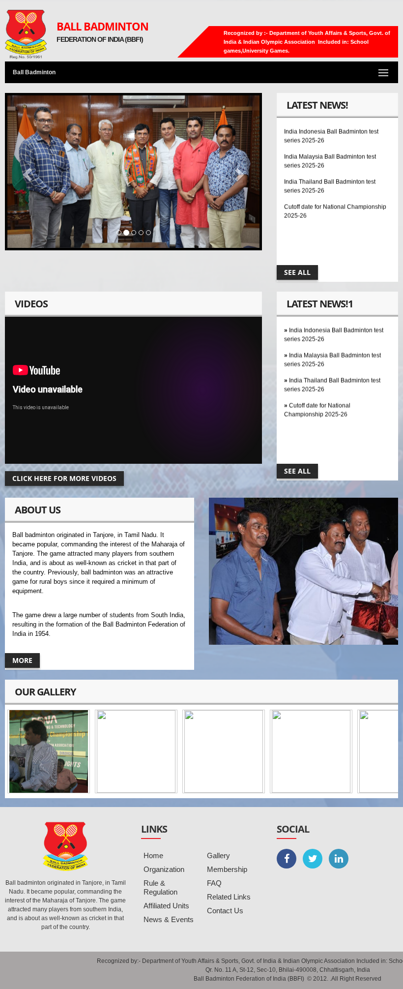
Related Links (229, 897)
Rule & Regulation (160, 887)
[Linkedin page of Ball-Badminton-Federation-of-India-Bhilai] (338, 859)
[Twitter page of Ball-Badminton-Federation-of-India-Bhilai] (312, 859)
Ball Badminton (102, 26)
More (22, 660)
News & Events (169, 919)
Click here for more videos (64, 478)
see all (297, 272)
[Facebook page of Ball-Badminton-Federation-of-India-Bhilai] (286, 859)
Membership (227, 869)
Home (153, 855)
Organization (164, 869)
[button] (26, 171)
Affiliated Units (166, 905)
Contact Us (225, 910)
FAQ (214, 883)
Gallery (218, 855)
